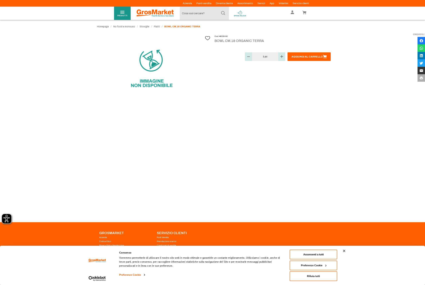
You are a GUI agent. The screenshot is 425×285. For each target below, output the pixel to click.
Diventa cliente (224, 3)
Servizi (261, 3)
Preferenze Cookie (130, 274)
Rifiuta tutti (313, 276)
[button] (248, 56)
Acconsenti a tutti (313, 254)
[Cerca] (223, 13)
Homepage (103, 26)
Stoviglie (144, 26)
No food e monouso (124, 26)
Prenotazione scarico (166, 241)
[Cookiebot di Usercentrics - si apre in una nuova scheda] (97, 278)
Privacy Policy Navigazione (111, 245)
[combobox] (203, 13)
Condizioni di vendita (166, 245)
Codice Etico (105, 241)
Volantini (284, 3)
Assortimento (245, 3)
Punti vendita (204, 3)
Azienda (187, 3)
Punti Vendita (163, 237)
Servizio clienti (301, 3)
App (272, 3)
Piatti (157, 26)
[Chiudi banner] (344, 251)
